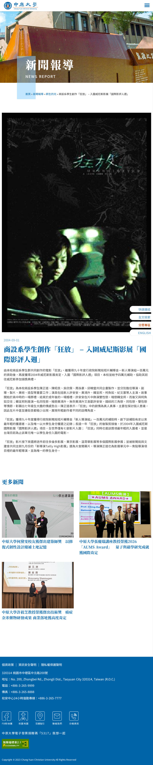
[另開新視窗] (20, 744)
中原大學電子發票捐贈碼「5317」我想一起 (34, 733)
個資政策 (8, 664)
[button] (147, 5)
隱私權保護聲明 (51, 664)
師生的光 (51, 94)
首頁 (28, 94)
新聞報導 (38, 94)
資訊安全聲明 (27, 664)
